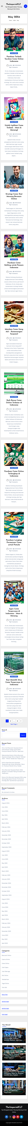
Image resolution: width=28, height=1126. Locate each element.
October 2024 (6, 891)
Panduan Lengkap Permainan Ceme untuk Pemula (14, 542)
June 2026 (5, 811)
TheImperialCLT (13, 4)
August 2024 (5, 899)
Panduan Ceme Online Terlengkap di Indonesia (14, 473)
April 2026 (5, 819)
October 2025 (6, 843)
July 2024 (5, 903)
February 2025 (6, 875)
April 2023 (5, 943)
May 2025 (4, 863)
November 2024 (6, 887)
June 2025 (5, 859)
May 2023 (4, 939)
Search (4, 730)
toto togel (4, 1014)
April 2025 (5, 867)
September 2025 (6, 847)
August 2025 (5, 851)
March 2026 (5, 823)
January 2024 (6, 927)
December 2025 (6, 835)
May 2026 (5, 815)
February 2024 (6, 923)
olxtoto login (5, 1001)
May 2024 (5, 911)
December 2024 (6, 883)
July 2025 (5, 855)
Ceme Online (14, 53)
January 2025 (6, 879)
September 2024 (6, 895)
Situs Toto (5, 994)
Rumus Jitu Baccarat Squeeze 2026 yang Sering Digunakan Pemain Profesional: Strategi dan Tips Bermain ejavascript (14, 779)
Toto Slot (4, 987)
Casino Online (6, 959)
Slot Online (5, 975)
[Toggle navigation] (2, 6)
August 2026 (5, 803)
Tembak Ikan (5, 979)
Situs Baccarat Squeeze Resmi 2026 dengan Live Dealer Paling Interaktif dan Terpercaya (13, 771)
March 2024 (5, 919)
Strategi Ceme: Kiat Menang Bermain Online (14, 196)
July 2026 (5, 807)
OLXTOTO (19, 1122)
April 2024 (5, 915)
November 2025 (6, 839)
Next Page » (14, 724)
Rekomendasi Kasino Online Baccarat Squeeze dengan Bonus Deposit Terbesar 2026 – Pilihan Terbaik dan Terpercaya (13, 757)
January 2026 (6, 831)
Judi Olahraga (6, 971)
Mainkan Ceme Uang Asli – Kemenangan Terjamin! (14, 331)
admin (10, 65)
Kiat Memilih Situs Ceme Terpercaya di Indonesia (14, 682)
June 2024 (5, 907)
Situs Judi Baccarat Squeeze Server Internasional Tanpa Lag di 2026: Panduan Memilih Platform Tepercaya (12, 749)
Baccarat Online (6, 955)
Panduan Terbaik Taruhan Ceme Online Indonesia (14, 59)
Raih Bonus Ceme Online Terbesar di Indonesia (14, 402)
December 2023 (6, 931)
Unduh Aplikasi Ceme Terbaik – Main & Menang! (14, 128)
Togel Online (5, 983)
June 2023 (5, 935)
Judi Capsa (5, 967)
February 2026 (6, 827)
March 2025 (5, 871)
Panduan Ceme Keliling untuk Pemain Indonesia (14, 265)
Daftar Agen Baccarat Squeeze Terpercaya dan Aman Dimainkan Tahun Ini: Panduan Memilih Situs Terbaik (13, 764)
